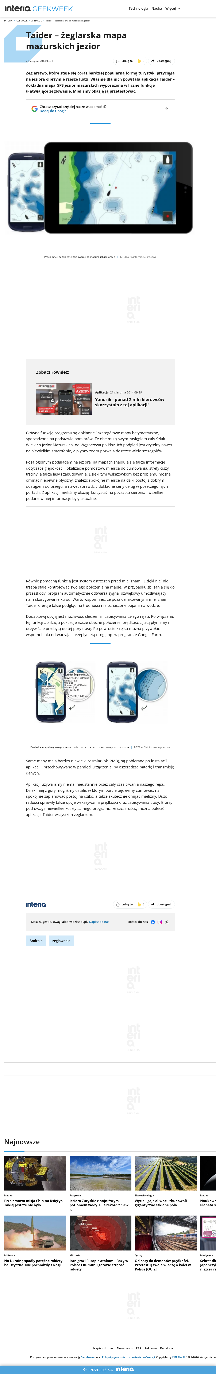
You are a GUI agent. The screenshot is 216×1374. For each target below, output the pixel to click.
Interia (8, 20)
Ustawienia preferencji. (141, 1357)
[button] (138, 8)
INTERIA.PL (178, 1357)
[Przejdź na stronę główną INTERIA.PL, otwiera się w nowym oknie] (18, 8)
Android (36, 940)
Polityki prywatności (114, 1357)
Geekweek (21, 20)
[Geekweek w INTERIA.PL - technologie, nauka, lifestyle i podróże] (53, 8)
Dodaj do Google (73, 111)
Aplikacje (36, 20)
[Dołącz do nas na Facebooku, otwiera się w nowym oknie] (153, 922)
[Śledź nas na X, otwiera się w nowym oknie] (166, 922)
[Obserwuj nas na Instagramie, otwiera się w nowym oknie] (159, 922)
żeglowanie (61, 940)
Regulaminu (88, 1357)
